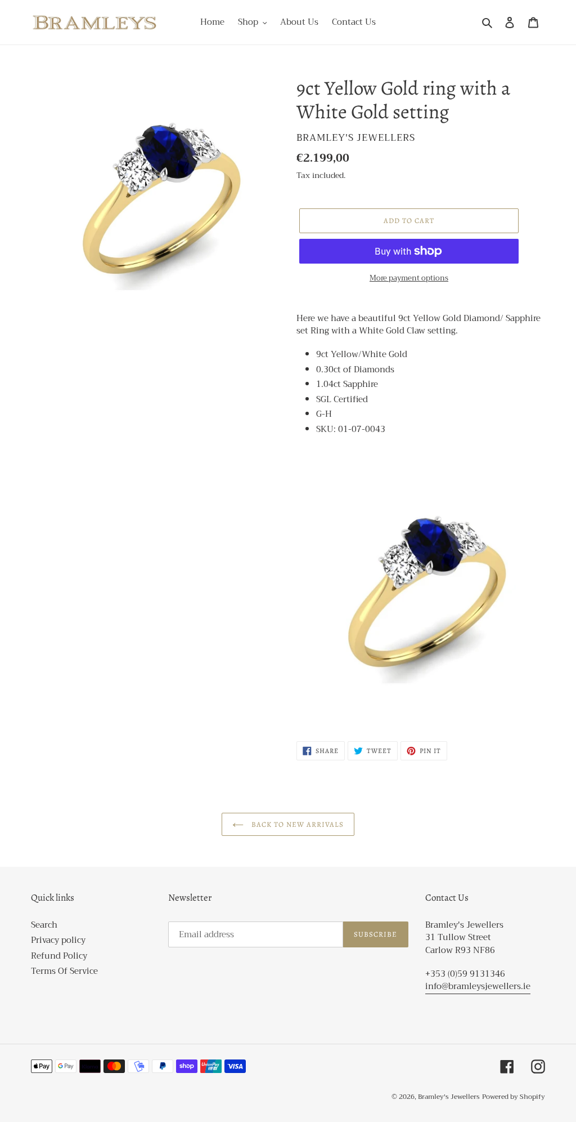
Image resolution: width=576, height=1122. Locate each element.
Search (44, 925)
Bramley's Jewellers (449, 1096)
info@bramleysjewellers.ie (477, 986)
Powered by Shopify (513, 1096)
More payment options (409, 278)
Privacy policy (58, 940)
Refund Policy (59, 956)
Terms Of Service (64, 971)
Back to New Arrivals (296, 824)
